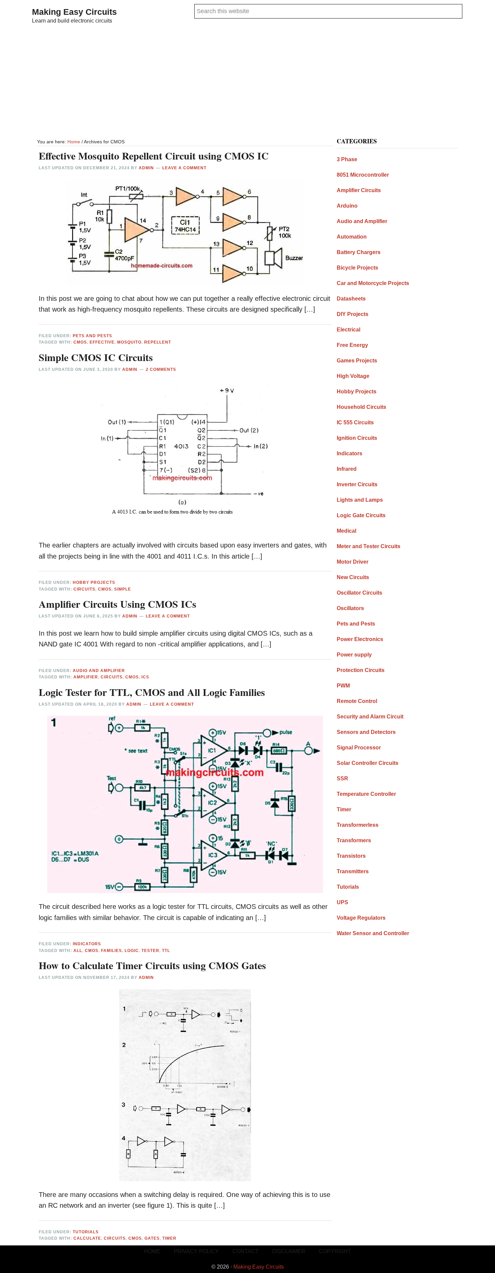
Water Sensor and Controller (373, 933)
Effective (102, 342)
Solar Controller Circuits (367, 763)
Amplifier (85, 677)
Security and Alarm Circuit (370, 716)
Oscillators (350, 608)
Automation (352, 237)
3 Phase (347, 159)
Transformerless (357, 825)
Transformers (354, 840)
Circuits (84, 589)
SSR (342, 778)
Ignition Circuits (357, 438)
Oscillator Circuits (359, 593)
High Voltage (353, 376)
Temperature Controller (366, 794)
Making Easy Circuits (74, 11)
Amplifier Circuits (359, 190)
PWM (343, 685)
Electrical (348, 329)
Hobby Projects (94, 582)
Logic (132, 950)
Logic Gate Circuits (361, 515)
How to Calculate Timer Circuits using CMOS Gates (152, 965)
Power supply (354, 655)
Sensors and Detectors (366, 732)
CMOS (80, 342)
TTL (166, 950)
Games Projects (357, 360)
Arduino (347, 206)
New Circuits (353, 577)
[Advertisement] (247, 82)
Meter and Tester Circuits (368, 546)
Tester (150, 950)
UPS (342, 902)
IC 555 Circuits (355, 422)
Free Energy (352, 345)
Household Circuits (361, 407)
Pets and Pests (92, 335)
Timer (169, 1238)
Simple (122, 589)
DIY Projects (352, 314)
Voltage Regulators (361, 918)
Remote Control (357, 701)
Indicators (87, 944)
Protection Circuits (361, 670)
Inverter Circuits (357, 484)
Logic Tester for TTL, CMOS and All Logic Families (152, 691)
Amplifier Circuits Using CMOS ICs (117, 603)
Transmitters (353, 871)
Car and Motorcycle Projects (373, 283)
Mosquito (129, 342)
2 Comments (161, 369)
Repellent (157, 342)
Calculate (87, 1238)
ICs (145, 677)
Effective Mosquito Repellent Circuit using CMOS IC (154, 155)
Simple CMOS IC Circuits (96, 357)
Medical (346, 531)
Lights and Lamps (360, 500)
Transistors (351, 856)
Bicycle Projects (357, 268)
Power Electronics (360, 639)
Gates (152, 1238)
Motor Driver (352, 562)
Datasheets (351, 299)
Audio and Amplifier (99, 670)
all (77, 950)
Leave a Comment (184, 168)
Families (111, 950)
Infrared (347, 469)
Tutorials (86, 1232)
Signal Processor (359, 747)
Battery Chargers (359, 252)
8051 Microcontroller (363, 175)
